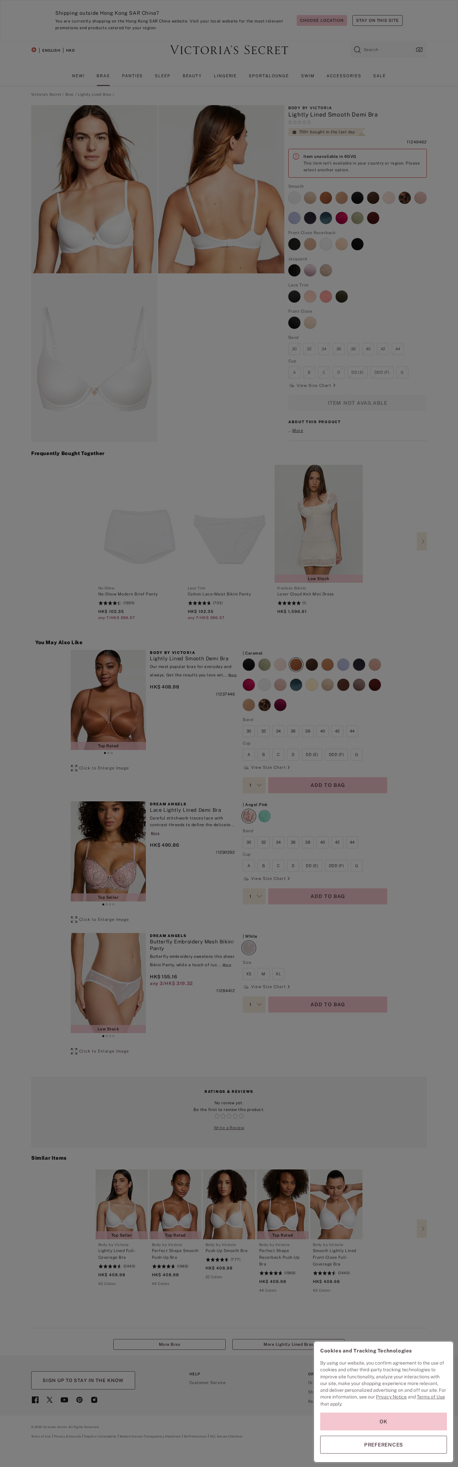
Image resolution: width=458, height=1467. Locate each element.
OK (384, 1421)
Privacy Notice (391, 1396)
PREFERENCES (383, 1445)
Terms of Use (431, 1396)
